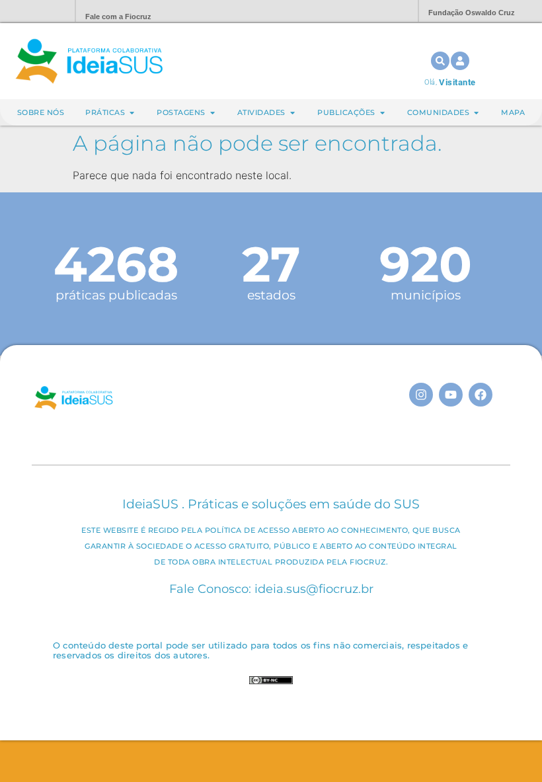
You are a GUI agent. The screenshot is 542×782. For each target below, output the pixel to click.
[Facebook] (480, 395)
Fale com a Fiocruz (118, 16)
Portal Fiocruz (33, 11)
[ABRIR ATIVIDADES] (292, 112)
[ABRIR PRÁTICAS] (132, 112)
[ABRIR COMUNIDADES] (476, 112)
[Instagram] (421, 395)
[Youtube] (451, 395)
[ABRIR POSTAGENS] (212, 112)
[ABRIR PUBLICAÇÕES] (382, 112)
